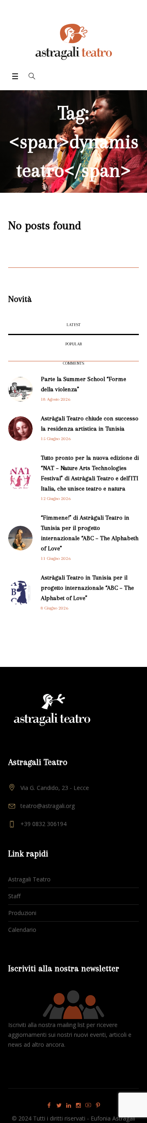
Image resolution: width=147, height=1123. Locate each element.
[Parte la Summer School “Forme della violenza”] (20, 389)
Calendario (22, 930)
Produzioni (22, 913)
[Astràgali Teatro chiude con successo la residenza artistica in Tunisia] (20, 428)
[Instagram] (78, 1105)
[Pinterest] (98, 1105)
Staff (14, 896)
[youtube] (88, 1105)
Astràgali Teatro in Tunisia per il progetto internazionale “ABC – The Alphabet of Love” (87, 588)
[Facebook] (49, 1105)
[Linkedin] (69, 1105)
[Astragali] (74, 41)
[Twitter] (59, 1105)
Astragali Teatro (29, 879)
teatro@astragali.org (47, 806)
